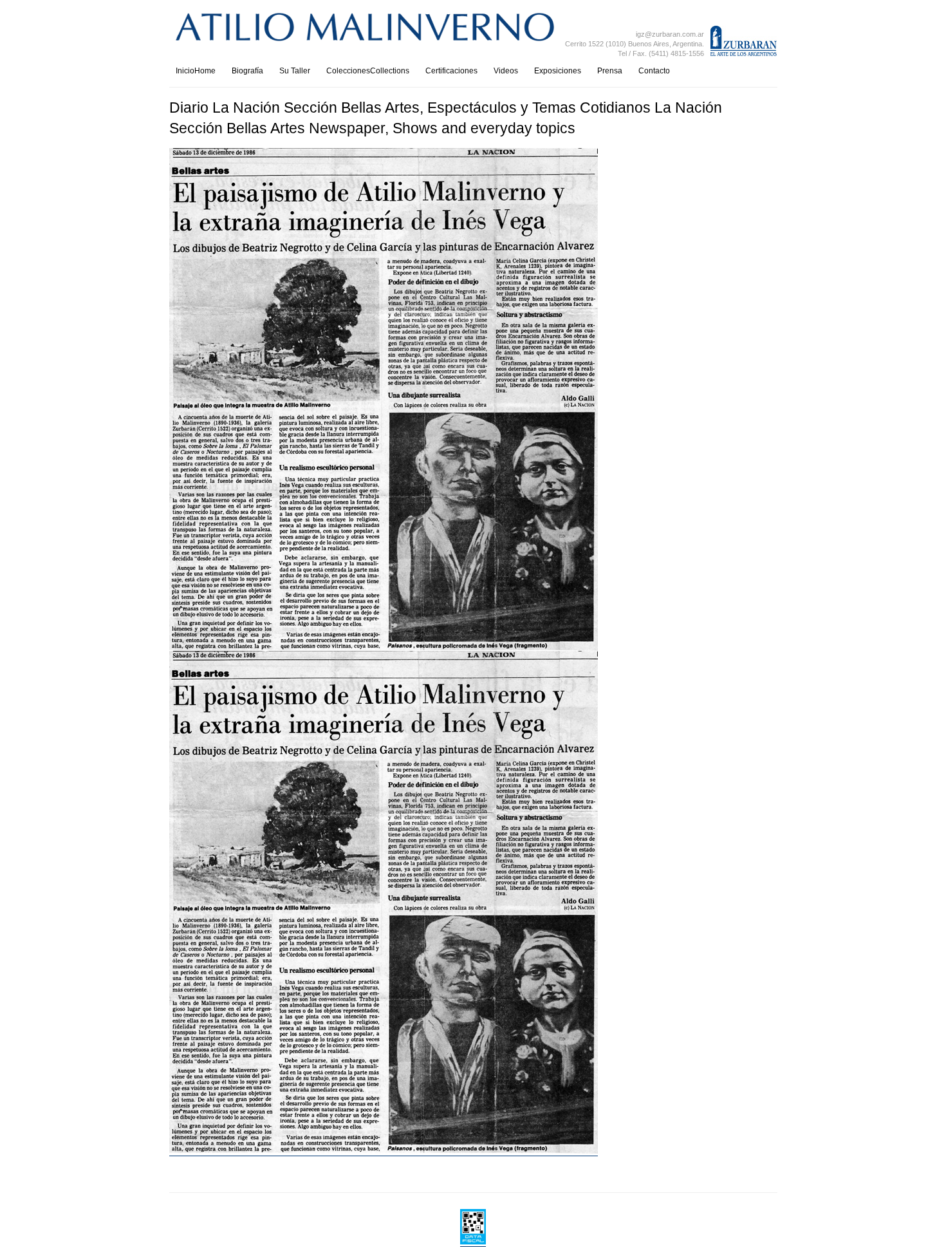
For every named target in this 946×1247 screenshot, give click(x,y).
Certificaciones (451, 70)
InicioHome (196, 70)
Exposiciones (557, 70)
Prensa (609, 70)
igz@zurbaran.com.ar (670, 34)
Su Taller (294, 70)
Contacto (654, 70)
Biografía (247, 70)
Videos (506, 70)
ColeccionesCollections (367, 70)
